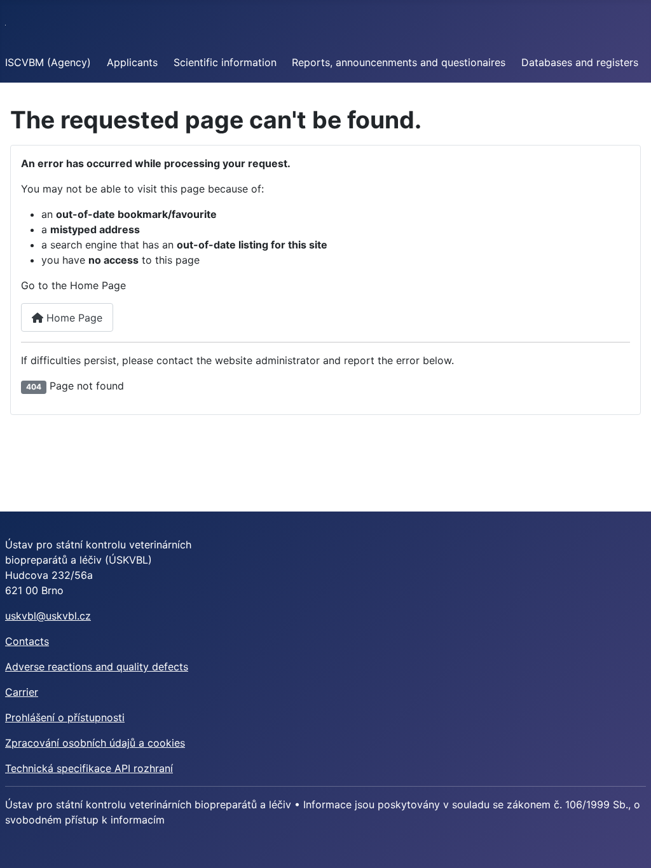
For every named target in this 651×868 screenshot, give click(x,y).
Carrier (21, 692)
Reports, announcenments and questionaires (398, 62)
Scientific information (225, 62)
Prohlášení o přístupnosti (65, 717)
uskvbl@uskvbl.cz (48, 615)
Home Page (72, 317)
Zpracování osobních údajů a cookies (95, 742)
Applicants (132, 62)
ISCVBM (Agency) (48, 62)
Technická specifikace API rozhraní (89, 768)
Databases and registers (579, 62)
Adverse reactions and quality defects (96, 666)
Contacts (27, 641)
